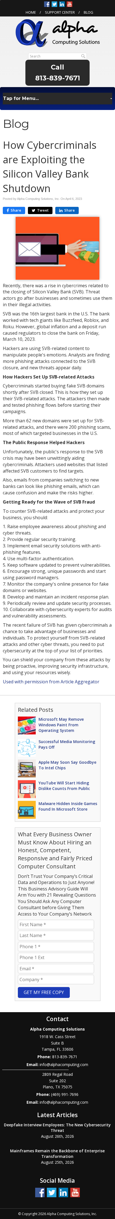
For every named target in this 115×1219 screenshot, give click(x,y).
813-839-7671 (57, 78)
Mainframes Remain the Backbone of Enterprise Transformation (57, 1153)
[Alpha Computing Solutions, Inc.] (58, 33)
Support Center (60, 12)
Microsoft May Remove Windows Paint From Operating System (61, 725)
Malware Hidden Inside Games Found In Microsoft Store (68, 806)
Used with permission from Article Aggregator (51, 682)
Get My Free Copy (44, 992)
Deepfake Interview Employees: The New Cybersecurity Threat (57, 1127)
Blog (88, 12)
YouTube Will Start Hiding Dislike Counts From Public (64, 785)
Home (31, 12)
